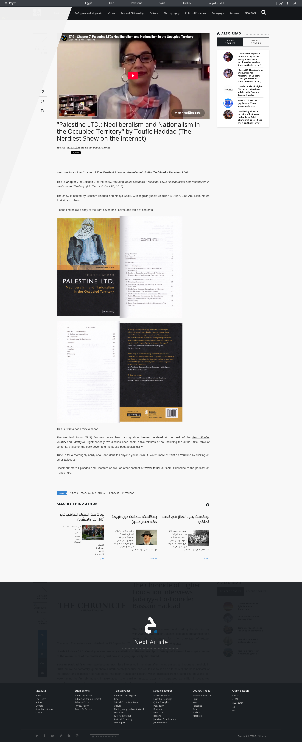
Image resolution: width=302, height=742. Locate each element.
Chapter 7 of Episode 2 (80, 181)
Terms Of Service (83, 709)
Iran (111, 3)
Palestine (136, 3)
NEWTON (250, 13)
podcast (114, 493)
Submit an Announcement (88, 698)
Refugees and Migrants (88, 13)
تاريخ (234, 706)
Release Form (82, 702)
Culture (153, 13)
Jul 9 (102, 558)
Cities (111, 13)
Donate (39, 705)
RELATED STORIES (230, 42)
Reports (157, 715)
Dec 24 (154, 558)
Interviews (128, 493)
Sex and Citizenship (132, 13)
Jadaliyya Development (165, 719)
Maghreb (197, 715)
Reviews (234, 13)
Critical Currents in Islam (126, 702)
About (39, 695)
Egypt (88, 3)
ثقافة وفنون (237, 703)
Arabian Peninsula (202, 695)
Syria (162, 3)
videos (74, 493)
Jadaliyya (79, 442)
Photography (172, 13)
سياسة (235, 695)
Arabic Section (240, 690)
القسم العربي (216, 3)
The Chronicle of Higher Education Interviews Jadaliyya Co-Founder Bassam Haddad (250, 90)
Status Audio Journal (93, 493)
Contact (40, 712)
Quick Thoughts (161, 702)
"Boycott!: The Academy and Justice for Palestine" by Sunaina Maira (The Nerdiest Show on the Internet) (250, 75)
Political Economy (195, 13)
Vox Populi (119, 722)
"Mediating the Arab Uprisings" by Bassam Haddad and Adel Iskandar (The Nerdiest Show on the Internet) (250, 117)
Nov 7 (206, 558)
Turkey (187, 3)
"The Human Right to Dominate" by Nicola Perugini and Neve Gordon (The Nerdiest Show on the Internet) (249, 59)
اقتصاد (235, 699)
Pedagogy (218, 13)
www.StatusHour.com (158, 468)
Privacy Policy (82, 705)
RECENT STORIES (256, 42)
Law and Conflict (122, 715)
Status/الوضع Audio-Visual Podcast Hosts (86, 147)
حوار (233, 710)
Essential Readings (162, 698)
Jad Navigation (160, 722)
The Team (41, 698)
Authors (40, 702)
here (68, 472)
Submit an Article (83, 695)
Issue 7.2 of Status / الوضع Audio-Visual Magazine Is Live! (248, 103)
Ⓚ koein (262, 736)
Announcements (161, 695)
